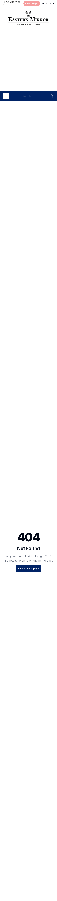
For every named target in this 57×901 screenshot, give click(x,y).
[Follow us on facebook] (43, 3)
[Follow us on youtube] (53, 3)
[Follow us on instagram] (50, 3)
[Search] (51, 96)
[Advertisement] (28, 59)
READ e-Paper (31, 3)
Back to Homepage (28, 568)
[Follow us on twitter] (47, 3)
